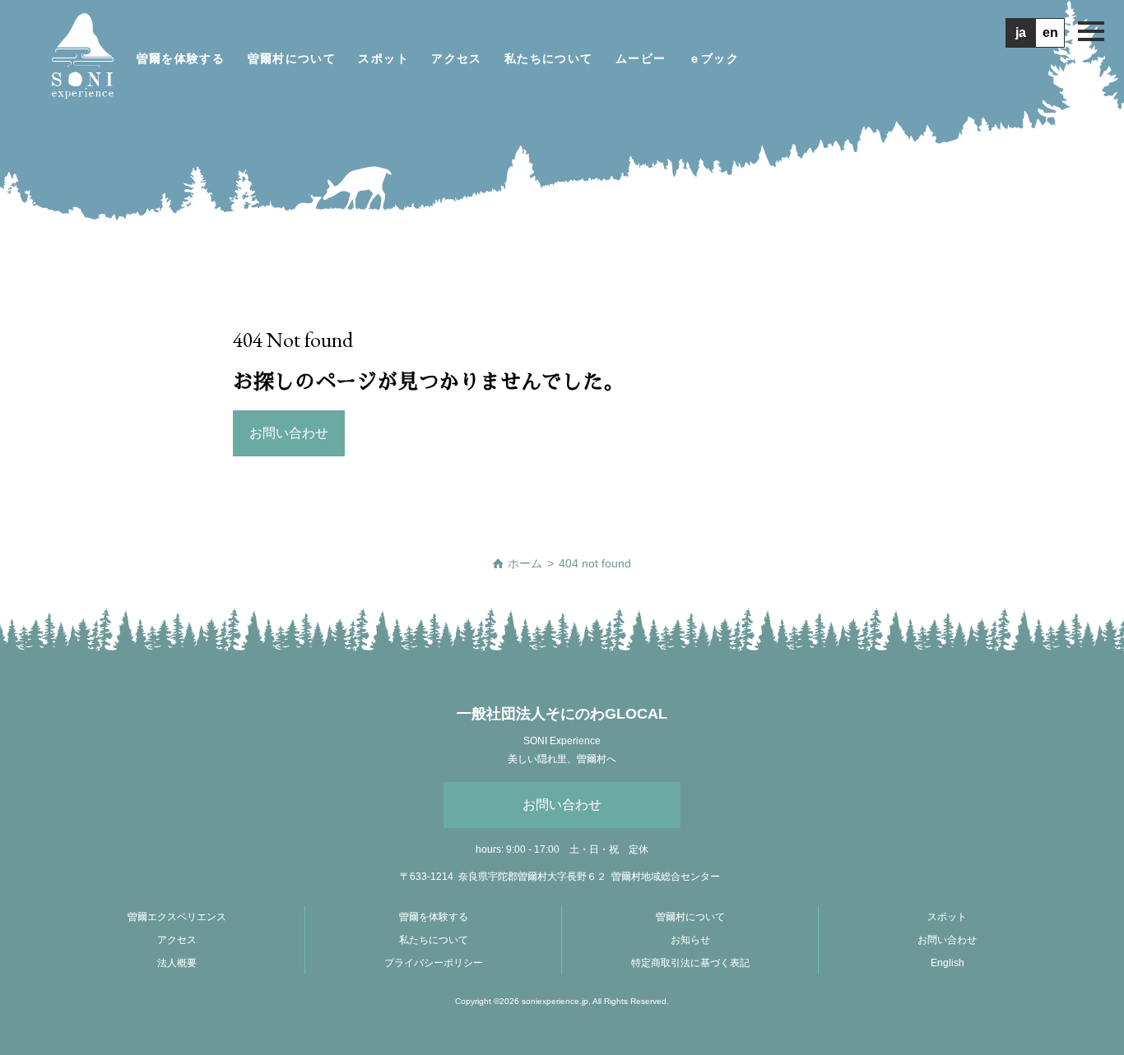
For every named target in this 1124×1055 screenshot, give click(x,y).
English (947, 963)
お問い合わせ (562, 805)
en (1050, 32)
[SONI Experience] (82, 58)
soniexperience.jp (555, 1001)
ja (1020, 32)
